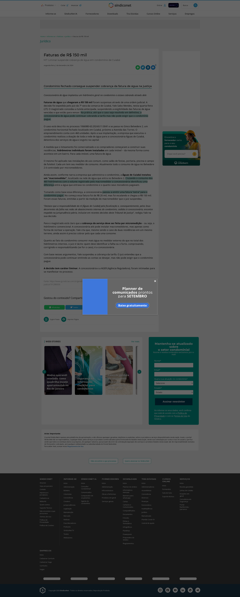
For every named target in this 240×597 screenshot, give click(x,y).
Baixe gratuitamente (132, 305)
